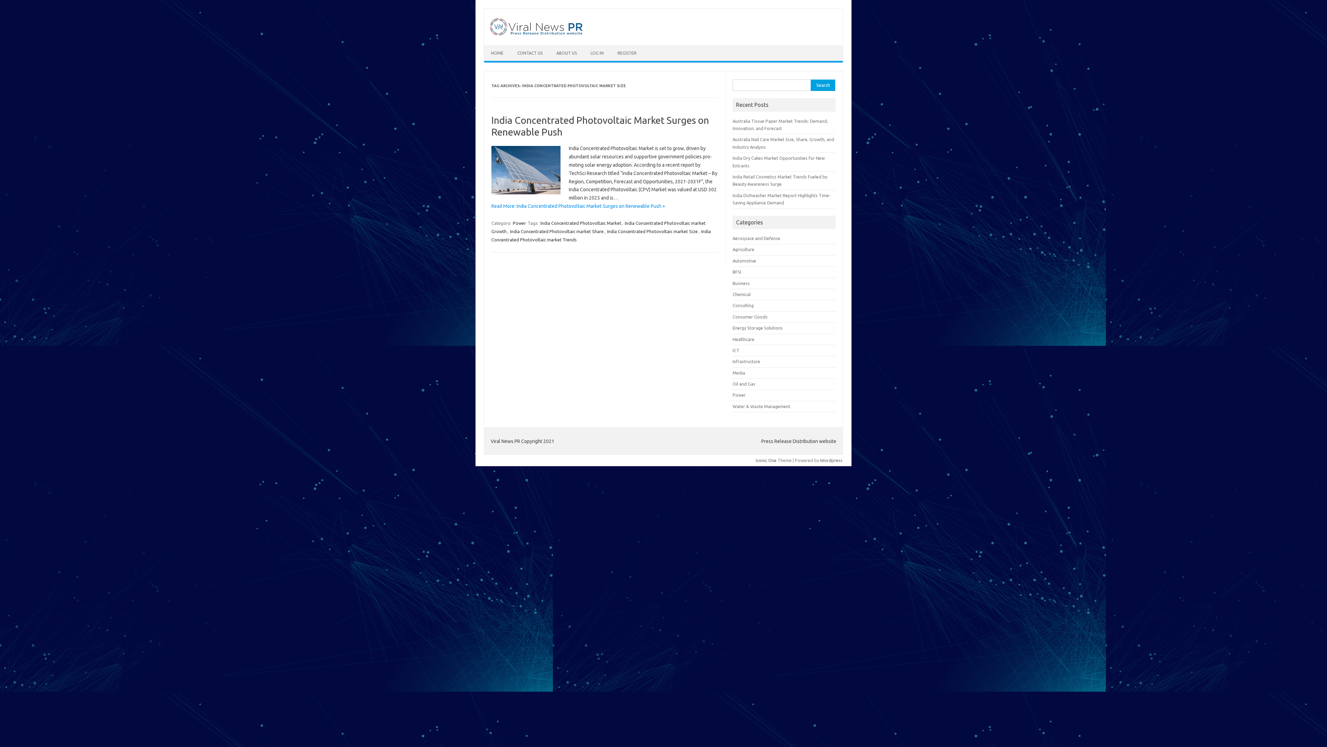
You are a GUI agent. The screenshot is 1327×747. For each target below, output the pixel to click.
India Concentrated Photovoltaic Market (580, 223)
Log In (597, 53)
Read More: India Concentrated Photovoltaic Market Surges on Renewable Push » (578, 206)
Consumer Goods (750, 316)
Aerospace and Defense (756, 238)
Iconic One (766, 460)
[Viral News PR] (536, 33)
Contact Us (530, 53)
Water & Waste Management (761, 406)
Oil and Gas (744, 383)
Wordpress (831, 460)
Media (739, 372)
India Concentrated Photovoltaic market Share (557, 231)
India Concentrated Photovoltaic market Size (652, 231)
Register (627, 53)
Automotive (744, 260)
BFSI (737, 271)
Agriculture (743, 249)
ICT (736, 350)
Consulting (743, 305)
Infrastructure (746, 361)
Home (497, 53)
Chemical (742, 294)
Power (519, 223)
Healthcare (743, 339)
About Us (566, 53)
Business (741, 283)
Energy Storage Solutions (758, 327)
